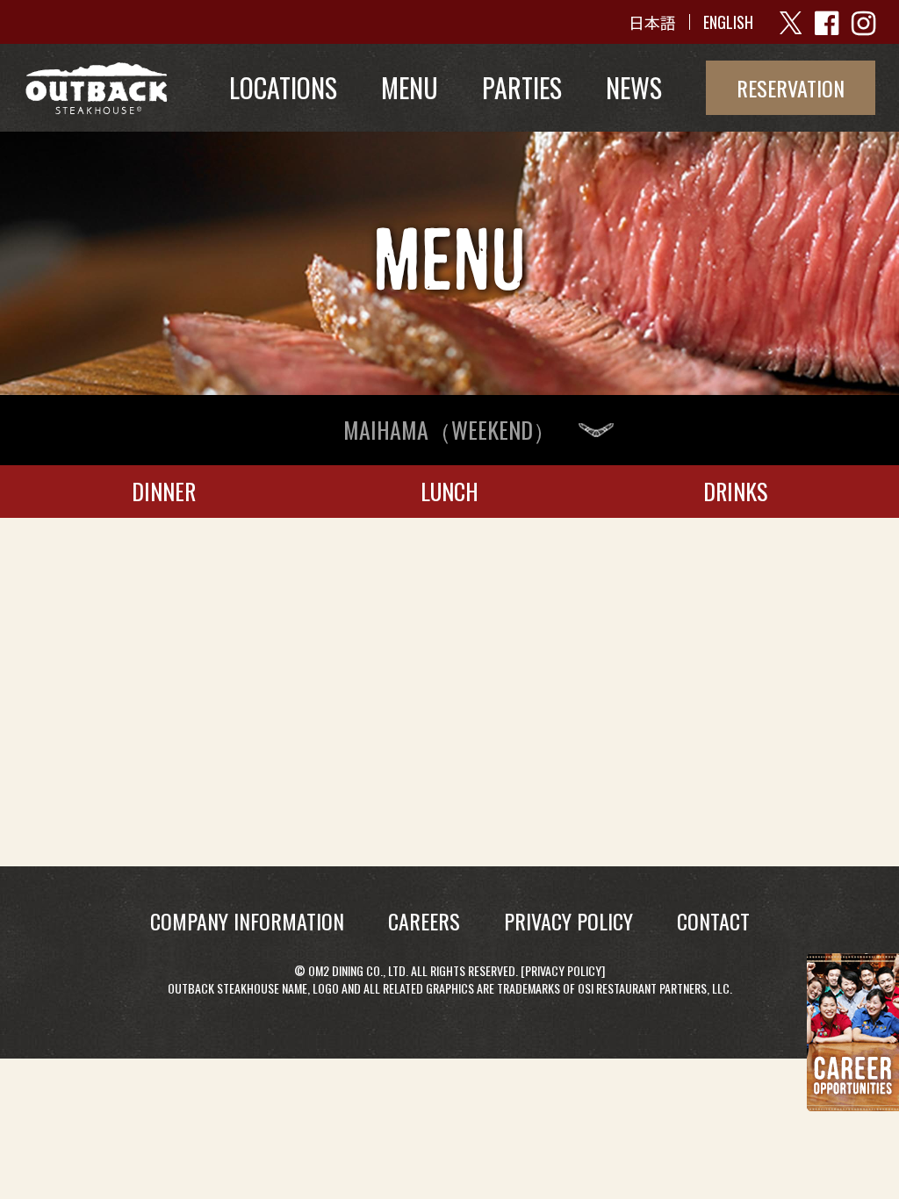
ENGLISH (728, 22)
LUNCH (449, 491)
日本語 (652, 22)
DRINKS (735, 491)
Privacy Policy (563, 970)
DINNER (164, 491)
